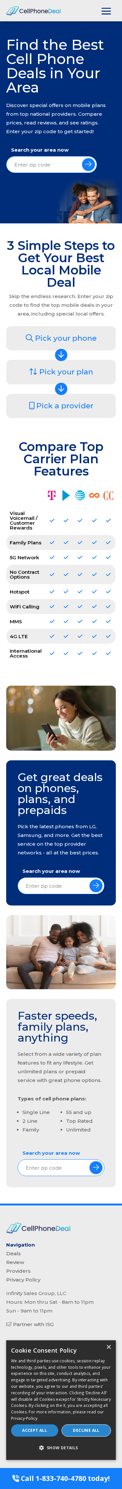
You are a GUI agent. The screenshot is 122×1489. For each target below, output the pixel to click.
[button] (61, 1447)
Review (15, 1262)
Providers (18, 1271)
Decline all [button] (86, 1430)
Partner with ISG (33, 1324)
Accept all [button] (34, 1430)
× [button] (108, 1347)
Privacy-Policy (24, 1418)
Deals (13, 1253)
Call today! (64, 1478)
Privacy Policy (23, 1280)
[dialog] (61, 1400)
